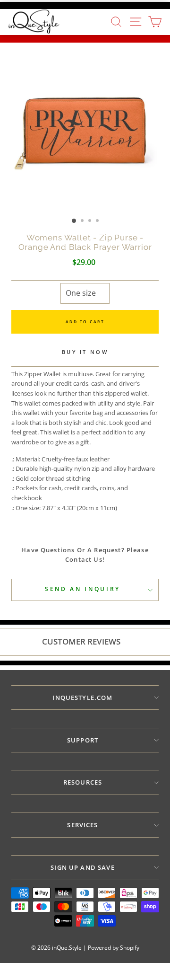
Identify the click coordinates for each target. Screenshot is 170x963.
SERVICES (82, 825)
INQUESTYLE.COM (82, 697)
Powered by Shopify (113, 948)
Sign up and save (83, 867)
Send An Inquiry (82, 589)
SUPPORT (82, 740)
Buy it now (85, 351)
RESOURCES (82, 782)
